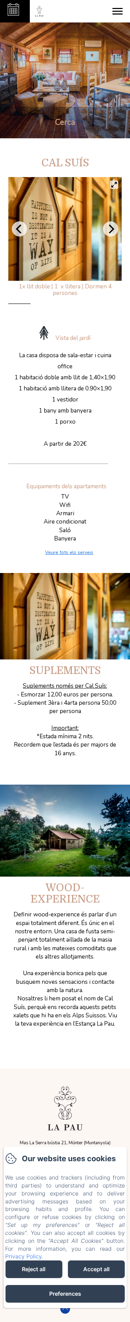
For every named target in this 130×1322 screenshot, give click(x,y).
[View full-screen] (114, 185)
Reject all (33, 1269)
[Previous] (19, 229)
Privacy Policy (23, 1256)
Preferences (65, 1293)
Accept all (96, 1269)
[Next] (110, 229)
